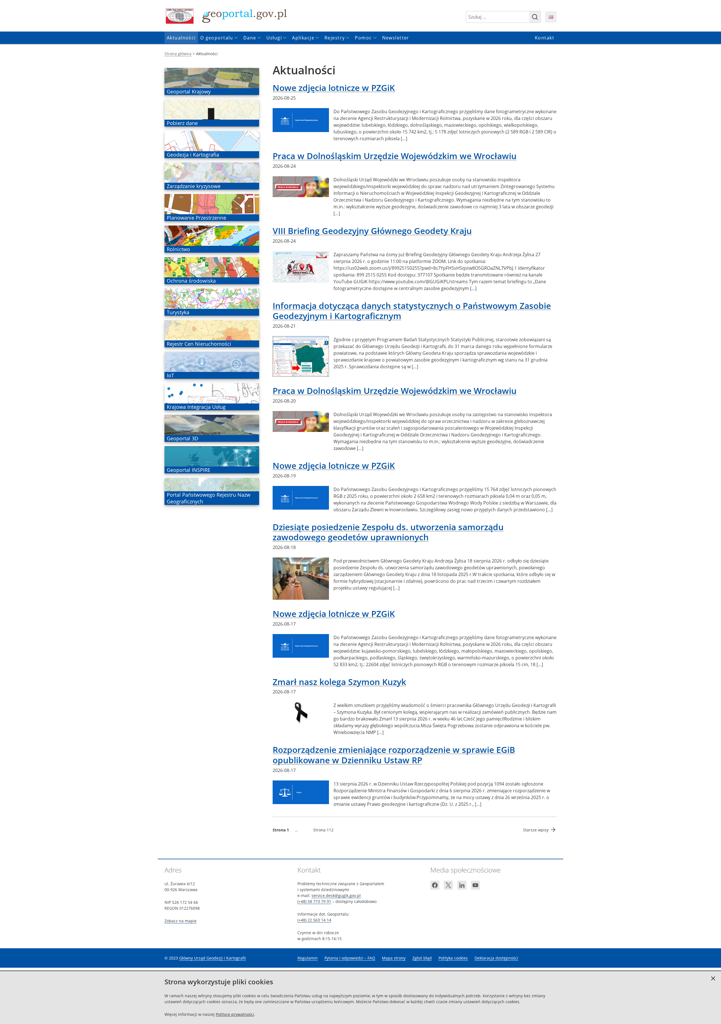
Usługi (274, 38)
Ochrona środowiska (191, 280)
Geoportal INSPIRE (188, 470)
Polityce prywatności (235, 1014)
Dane (249, 38)
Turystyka (177, 312)
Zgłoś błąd (422, 958)
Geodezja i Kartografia (192, 154)
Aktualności (181, 38)
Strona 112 (323, 830)
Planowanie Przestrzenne (196, 217)
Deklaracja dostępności (496, 958)
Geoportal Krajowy (188, 91)
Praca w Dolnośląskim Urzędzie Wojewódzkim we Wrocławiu (395, 156)
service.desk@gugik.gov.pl (336, 895)
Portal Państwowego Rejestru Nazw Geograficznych (208, 498)
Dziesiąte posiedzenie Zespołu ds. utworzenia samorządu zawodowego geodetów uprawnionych (388, 532)
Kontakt (544, 38)
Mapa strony (394, 958)
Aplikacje (303, 38)
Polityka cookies (453, 958)
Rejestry (334, 38)
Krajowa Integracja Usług (196, 406)
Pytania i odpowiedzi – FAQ (349, 958)
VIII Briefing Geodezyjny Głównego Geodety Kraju (372, 231)
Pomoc (363, 38)
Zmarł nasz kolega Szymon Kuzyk (339, 682)
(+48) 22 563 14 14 (314, 920)
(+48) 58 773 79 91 (314, 901)
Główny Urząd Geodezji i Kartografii (212, 958)
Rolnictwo (178, 249)
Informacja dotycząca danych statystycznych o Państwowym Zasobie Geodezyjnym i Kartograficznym (412, 311)
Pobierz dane (182, 123)
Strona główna (178, 53)
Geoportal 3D (182, 438)
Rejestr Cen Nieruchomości (198, 343)
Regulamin (307, 958)
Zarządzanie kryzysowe (193, 186)
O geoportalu (216, 38)
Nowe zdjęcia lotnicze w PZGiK (334, 87)
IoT (174, 375)
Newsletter (395, 38)
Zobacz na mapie (180, 920)
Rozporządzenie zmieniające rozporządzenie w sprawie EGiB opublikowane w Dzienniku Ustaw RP (394, 755)
